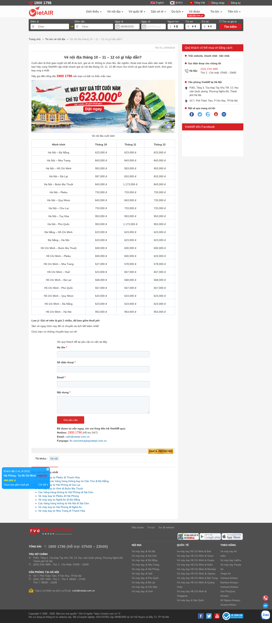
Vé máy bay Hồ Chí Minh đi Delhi (195, 564)
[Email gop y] (224, 114)
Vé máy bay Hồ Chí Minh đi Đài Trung (197, 578)
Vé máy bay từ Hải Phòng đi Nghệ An (59, 507)
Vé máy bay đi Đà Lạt (143, 582)
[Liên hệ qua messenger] (265, 607)
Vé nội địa (114, 11)
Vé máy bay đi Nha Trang (145, 564)
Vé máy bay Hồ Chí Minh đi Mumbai (196, 569)
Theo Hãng (228, 545)
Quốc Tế (183, 545)
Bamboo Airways (229, 582)
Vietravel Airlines (229, 587)
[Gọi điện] (265, 599)
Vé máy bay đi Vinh (142, 591)
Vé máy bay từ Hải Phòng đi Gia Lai (58, 484)
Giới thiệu (93, 11)
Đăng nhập (217, 2)
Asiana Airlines (228, 604)
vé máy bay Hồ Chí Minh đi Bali (194, 551)
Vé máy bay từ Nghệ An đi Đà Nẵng (58, 499)
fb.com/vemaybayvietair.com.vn (88, 440)
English (160, 2)
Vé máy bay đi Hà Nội (143, 551)
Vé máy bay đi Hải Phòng (145, 569)
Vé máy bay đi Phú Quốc (145, 578)
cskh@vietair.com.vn (78, 436)
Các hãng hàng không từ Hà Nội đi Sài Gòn (62, 503)
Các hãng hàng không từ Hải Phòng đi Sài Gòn (64, 492)
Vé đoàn (194, 11)
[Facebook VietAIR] (191, 114)
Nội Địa (137, 545)
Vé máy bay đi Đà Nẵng (144, 560)
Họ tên (62, 347)
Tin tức (215, 11)
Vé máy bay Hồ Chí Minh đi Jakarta (196, 573)
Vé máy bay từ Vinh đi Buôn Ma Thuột (59, 488)
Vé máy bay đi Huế (142, 573)
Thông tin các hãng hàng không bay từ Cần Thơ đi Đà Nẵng (72, 481)
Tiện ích (233, 11)
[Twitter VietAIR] (200, 114)
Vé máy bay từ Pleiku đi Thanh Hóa (58, 477)
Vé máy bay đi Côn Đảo (144, 587)
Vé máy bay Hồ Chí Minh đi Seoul (195, 555)
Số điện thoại (66, 362)
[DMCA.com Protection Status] (160, 451)
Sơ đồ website (166, 527)
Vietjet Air (225, 573)
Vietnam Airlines (229, 578)
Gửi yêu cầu (70, 419)
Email (61, 377)
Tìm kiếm (230, 26)
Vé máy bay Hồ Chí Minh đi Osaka (195, 560)
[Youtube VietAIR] (216, 114)
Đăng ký (236, 2)
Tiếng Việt (199, 2)
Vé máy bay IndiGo (230, 560)
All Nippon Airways (230, 600)
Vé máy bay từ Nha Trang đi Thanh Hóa (60, 510)
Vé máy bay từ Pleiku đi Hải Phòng (57, 495)
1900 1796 (75, 432)
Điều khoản (138, 527)
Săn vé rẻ (157, 11)
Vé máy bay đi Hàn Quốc (190, 600)
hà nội (54, 458)
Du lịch (177, 11)
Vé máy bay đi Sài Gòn (144, 555)
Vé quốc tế (136, 11)
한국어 (178, 2)
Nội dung (63, 392)
